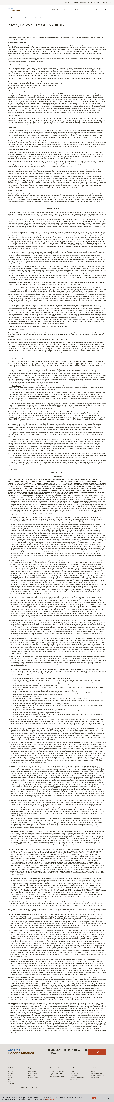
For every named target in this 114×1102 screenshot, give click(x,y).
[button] (96, 9)
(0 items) (105, 10)
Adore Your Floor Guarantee (76, 1077)
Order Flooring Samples (96, 1073)
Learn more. (50, 1099)
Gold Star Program (74, 1079)
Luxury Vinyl (11, 1071)
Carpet (9, 1075)
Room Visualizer (32, 1071)
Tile (8, 1079)
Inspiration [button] (52, 9)
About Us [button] (65, 9)
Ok (94, 1098)
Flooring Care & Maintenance (56, 1076)
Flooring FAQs (31, 1075)
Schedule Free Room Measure (98, 1075)
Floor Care (10, 1081)
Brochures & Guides (33, 1077)
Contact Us (77, 9)
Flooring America (12, 17)
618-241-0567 (107, 2)
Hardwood (10, 1073)
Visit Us (66, 2)
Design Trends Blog (33, 1073)
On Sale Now (11, 1083)
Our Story (72, 1071)
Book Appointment (98, 1052)
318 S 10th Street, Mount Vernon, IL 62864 (27, 1087)
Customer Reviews (74, 1075)
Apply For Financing (95, 1077)
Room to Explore (74, 1073)
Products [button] (41, 9)
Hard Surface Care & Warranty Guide (56, 1074)
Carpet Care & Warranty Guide (56, 1071)
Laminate (10, 1077)
